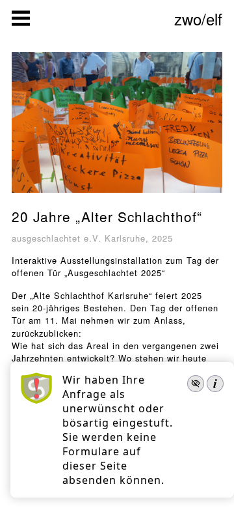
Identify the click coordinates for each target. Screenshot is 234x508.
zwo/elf (198, 18)
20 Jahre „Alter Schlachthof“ (107, 216)
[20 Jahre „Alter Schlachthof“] (117, 193)
